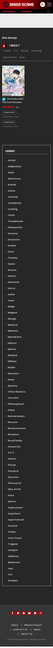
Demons (12, 233)
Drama (11, 245)
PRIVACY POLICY (33, 625)
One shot (13, 398)
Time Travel (14, 538)
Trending (36, 50)
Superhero (13, 513)
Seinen (11, 458)
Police (11, 410)
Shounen (13, 477)
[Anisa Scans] (18, 4)
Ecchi (10, 251)
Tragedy (12, 544)
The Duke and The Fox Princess (12, 100)
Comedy (12, 197)
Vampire (12, 550)
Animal (11, 184)
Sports (11, 501)
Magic (11, 306)
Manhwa (12, 330)
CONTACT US (20, 629)
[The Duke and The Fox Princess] (13, 80)
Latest (7, 50)
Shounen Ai (14, 483)
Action (11, 160)
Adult (10, 172)
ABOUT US (26, 634)
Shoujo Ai (13, 471)
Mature (12, 343)
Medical (12, 355)
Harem (11, 276)
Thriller (11, 532)
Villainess (13, 556)
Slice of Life (14, 489)
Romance (26, 11)
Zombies (12, 580)
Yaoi (10, 568)
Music (11, 379)
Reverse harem (16, 428)
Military (12, 361)
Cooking (12, 209)
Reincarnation (16, 416)
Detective (13, 239)
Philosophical (15, 404)
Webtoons (13, 562)
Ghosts (11, 270)
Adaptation (14, 166)
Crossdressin (15, 221)
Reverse (12, 422)
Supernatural (15, 519)
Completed (14, 203)
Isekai (11, 294)
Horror (11, 288)
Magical (12, 312)
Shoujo (11, 465)
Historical (13, 282)
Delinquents (14, 227)
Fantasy (12, 257)
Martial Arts (14, 337)
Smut (10, 495)
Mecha (11, 349)
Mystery (12, 385)
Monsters (13, 373)
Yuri (9, 574)
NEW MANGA (8, 11)
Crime (11, 215)
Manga (11, 318)
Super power (15, 507)
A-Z (16, 50)
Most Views (10, 57)
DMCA (14, 625)
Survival (12, 525)
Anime (11, 190)
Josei (10, 300)
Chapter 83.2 (9, 112)
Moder (11, 367)
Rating (24, 50)
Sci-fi (10, 452)
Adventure (14, 178)
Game (11, 264)
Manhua (12, 324)
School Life (13, 446)
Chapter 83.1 (9, 122)
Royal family (14, 440)
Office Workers (16, 391)
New (22, 57)
